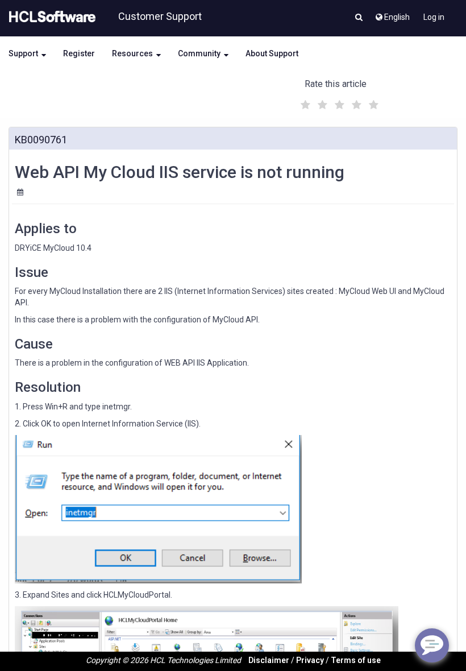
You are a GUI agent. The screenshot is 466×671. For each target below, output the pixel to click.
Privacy (310, 660)
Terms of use (356, 660)
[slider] (338, 103)
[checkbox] (304, 102)
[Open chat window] (432, 645)
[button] (359, 18)
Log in (433, 17)
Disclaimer (268, 660)
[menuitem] (392, 14)
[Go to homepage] (50, 17)
